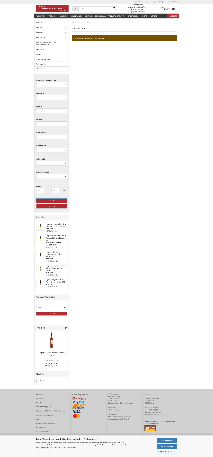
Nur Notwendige (167, 447)
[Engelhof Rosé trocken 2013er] (51, 340)
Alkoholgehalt (42, 172)
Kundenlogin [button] (159, 2)
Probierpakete (41, 64)
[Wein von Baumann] (52, 9)
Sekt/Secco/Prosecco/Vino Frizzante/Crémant (104, 16)
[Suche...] (114, 9)
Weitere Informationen (166, 452)
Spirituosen (133, 16)
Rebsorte (40, 93)
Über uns (139, 2)
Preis (38, 186)
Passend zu (41, 146)
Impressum (40, 398)
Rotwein (52, 16)
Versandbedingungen (43, 407)
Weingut (39, 120)
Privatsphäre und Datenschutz (46, 423)
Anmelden (51, 314)
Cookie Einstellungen (43, 431)
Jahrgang (40, 159)
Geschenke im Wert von (46, 80)
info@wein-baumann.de (136, 12)
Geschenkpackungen (43, 59)
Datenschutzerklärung (68, 447)
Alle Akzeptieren (166, 440)
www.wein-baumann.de (152, 414)
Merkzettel (173, 2)
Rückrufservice (41, 427)
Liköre (144, 16)
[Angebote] (66, 328)
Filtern (51, 201)
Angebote (173, 16)
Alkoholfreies (41, 69)
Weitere (154, 16)
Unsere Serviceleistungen (45, 415)
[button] (148, 2)
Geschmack (41, 133)
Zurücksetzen (51, 206)
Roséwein (64, 16)
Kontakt (39, 402)
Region (39, 106)
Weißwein (40, 16)
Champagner (76, 16)
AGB (37, 419)
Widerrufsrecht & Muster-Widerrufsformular (51, 411)
